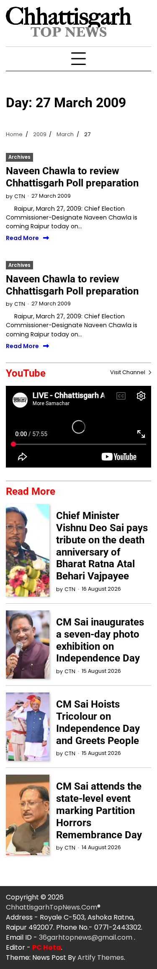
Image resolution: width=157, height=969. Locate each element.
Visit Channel (128, 372)
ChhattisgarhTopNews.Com (51, 907)
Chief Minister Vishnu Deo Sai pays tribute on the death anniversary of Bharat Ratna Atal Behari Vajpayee (102, 546)
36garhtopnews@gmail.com (86, 937)
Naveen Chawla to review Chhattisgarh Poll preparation (72, 177)
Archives (19, 157)
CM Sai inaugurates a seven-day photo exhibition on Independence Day (100, 640)
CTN (19, 196)
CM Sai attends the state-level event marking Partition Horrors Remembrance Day (99, 810)
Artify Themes (100, 957)
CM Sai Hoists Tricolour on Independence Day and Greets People (98, 722)
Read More (22, 238)
